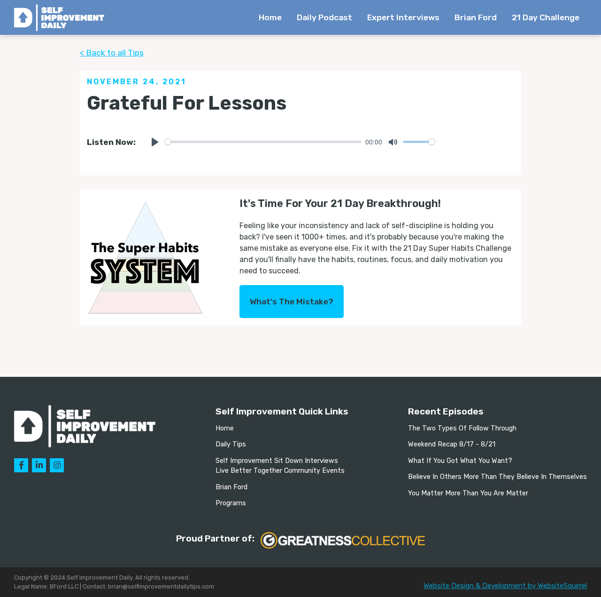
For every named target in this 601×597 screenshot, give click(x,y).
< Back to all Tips (112, 52)
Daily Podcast (324, 17)
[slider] (263, 141)
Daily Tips (231, 444)
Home (270, 17)
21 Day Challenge (545, 17)
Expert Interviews (403, 17)
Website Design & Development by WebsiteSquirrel (505, 585)
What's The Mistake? (291, 301)
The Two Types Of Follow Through (462, 428)
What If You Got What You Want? (460, 461)
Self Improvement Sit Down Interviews (277, 461)
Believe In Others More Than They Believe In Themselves (497, 477)
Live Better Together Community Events (280, 471)
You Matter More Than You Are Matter (468, 493)
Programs (231, 503)
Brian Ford (476, 17)
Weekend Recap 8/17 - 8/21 (451, 444)
